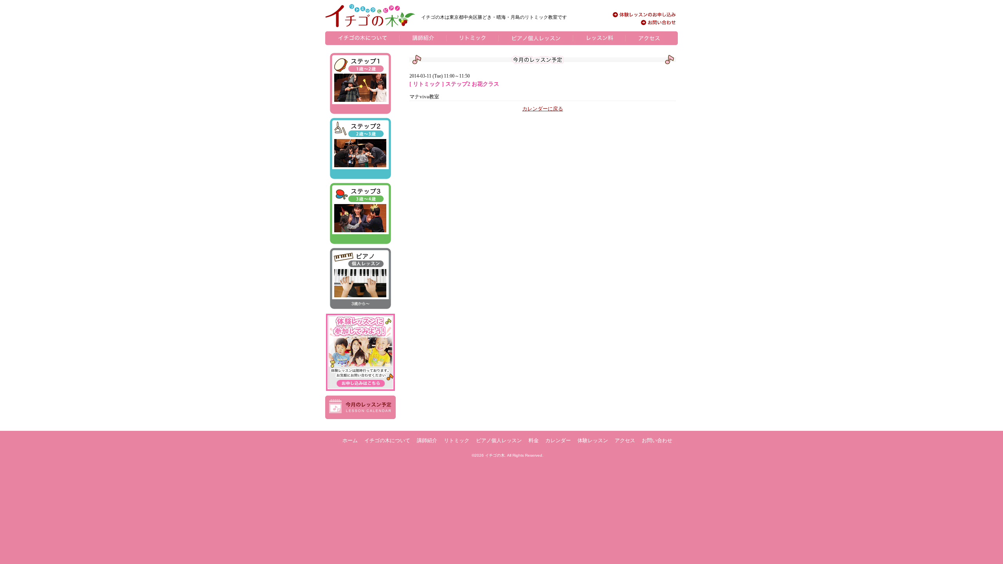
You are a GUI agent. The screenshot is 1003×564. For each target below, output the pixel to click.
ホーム (350, 440)
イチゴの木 (495, 455)
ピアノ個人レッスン (499, 440)
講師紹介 (427, 440)
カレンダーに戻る (542, 109)
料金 (534, 440)
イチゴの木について (387, 440)
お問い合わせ (657, 440)
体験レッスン (593, 440)
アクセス (625, 440)
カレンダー (558, 440)
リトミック (456, 440)
